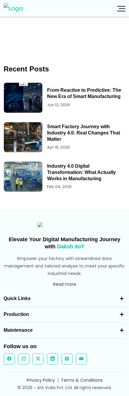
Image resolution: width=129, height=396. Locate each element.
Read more (64, 284)
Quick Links (17, 298)
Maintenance (18, 330)
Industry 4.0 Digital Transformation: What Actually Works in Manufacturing (81, 172)
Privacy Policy (41, 380)
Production (16, 314)
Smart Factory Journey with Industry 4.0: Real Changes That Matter (83, 133)
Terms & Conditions (82, 380)
